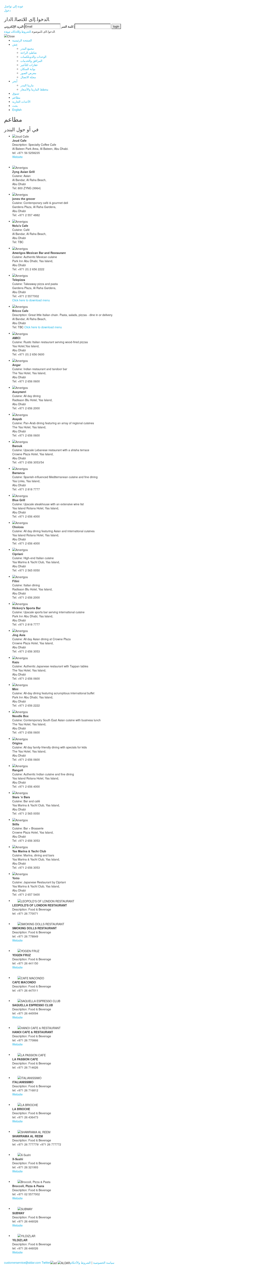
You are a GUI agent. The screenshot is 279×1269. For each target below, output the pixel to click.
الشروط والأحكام (80, 1262)
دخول (7, 10)
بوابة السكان (27, 69)
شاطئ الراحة (28, 52)
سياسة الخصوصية (103, 1262)
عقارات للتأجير (29, 65)
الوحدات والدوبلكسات (33, 57)
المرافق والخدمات (31, 61)
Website (17, 157)
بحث (15, 106)
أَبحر (14, 81)
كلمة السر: (68, 26)
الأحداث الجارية (21, 101)
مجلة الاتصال (28, 77)
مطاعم (16, 97)
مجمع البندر (27, 48)
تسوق (15, 93)
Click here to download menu (31, 300)
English (17, 110)
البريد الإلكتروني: (14, 26)
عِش (15, 44)
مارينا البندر (27, 85)
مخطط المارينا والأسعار (34, 89)
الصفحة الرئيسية (22, 40)
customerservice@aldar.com (22, 1262)
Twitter (46, 1262)
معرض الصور (28, 73)
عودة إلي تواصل (13, 6)
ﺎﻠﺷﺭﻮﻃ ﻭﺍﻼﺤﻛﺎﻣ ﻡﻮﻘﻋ (17, 31)
